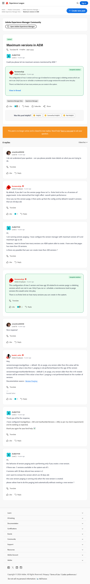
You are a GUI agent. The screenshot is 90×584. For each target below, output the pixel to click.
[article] (44, 163)
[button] (77, 10)
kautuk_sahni (16, 355)
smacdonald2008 (18, 152)
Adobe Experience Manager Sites (11, 12)
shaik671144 (16, 55)
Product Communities (14, 9)
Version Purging (31, 381)
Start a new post (67, 131)
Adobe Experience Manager (30, 9)
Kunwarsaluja (19, 72)
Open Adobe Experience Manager (22, 26)
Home (3, 9)
